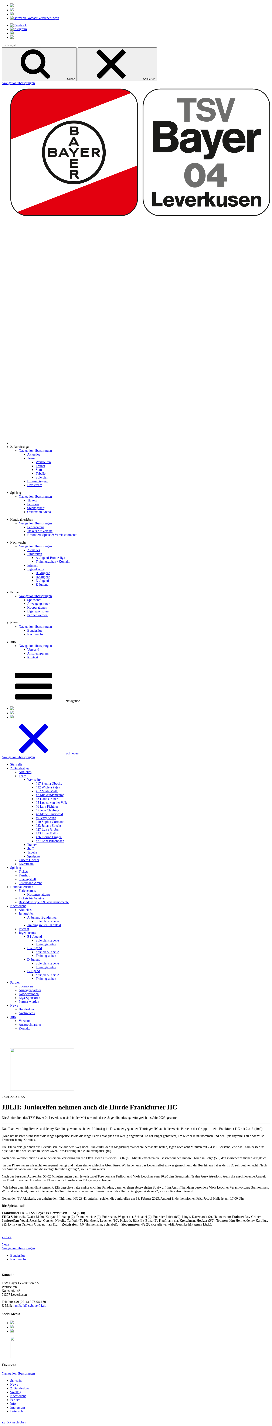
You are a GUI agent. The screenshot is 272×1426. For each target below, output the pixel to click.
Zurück (6, 1237)
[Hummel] (12, 10)
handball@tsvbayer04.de (29, 1305)
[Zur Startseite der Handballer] (140, 443)
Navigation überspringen (18, 83)
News (6, 1244)
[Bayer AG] (12, 5)
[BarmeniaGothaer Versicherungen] (34, 18)
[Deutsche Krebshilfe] (12, 14)
